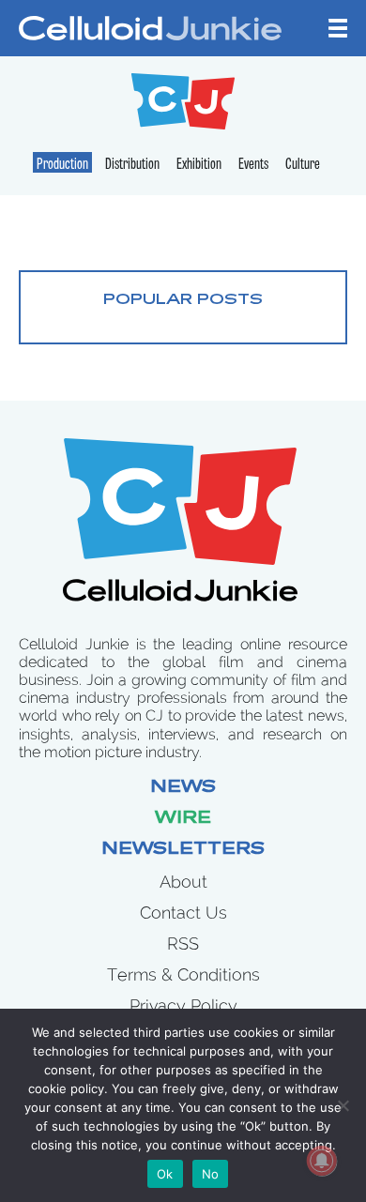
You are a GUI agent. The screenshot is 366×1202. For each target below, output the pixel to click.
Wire (183, 819)
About (183, 881)
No (211, 1173)
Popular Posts (183, 300)
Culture (302, 165)
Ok (165, 1173)
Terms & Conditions (183, 974)
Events (253, 165)
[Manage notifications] (322, 1161)
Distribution (132, 165)
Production (62, 165)
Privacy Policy (183, 1005)
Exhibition (198, 165)
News (183, 788)
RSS (183, 943)
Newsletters (183, 850)
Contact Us (183, 912)
